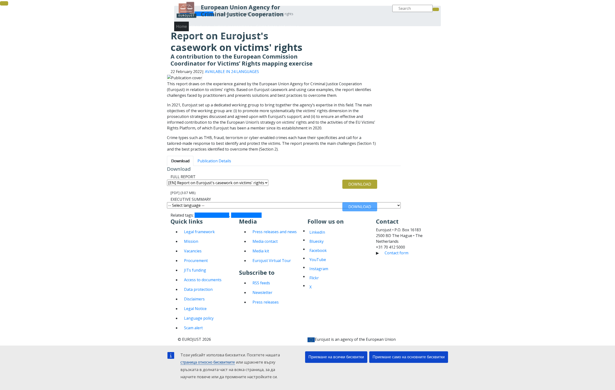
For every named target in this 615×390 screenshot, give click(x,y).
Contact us (421, 40)
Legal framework (199, 231)
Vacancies (193, 251)
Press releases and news (274, 231)
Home (181, 26)
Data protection (198, 289)
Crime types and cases (405, 31)
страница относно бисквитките (207, 362)
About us (334, 31)
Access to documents (202, 279)
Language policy (199, 318)
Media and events (392, 40)
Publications (362, 40)
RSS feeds (261, 283)
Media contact (265, 241)
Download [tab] (180, 161)
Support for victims (212, 215)
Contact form (396, 253)
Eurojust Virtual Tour (271, 260)
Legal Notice (195, 308)
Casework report (246, 215)
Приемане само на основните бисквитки (409, 357)
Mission (191, 241)
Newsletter (262, 292)
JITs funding (195, 270)
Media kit (260, 251)
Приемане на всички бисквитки (336, 357)
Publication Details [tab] (214, 161)
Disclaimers (194, 299)
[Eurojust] (186, 10)
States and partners (329, 40)
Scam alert (193, 327)
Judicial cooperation (363, 31)
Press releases (265, 302)
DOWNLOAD (359, 184)
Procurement (196, 260)
